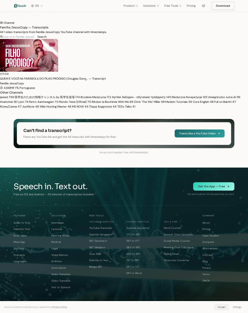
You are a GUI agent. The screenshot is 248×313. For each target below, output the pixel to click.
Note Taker (20, 235)
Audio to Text (22, 222)
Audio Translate (60, 274)
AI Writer (56, 261)
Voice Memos (59, 255)
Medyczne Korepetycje (189, 97)
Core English (203, 102)
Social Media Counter (177, 240)
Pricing (191, 6)
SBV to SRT (133, 247)
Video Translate (60, 280)
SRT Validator (97, 247)
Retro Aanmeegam (43, 102)
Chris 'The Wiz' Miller (149, 102)
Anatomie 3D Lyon (14, 102)
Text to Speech (60, 287)
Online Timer (171, 254)
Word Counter (172, 228)
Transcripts (19, 16)
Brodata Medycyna (95, 97)
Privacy (206, 267)
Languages (20, 261)
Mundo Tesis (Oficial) (74, 102)
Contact (207, 255)
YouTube (19, 248)
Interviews (57, 222)
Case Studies (210, 235)
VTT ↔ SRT (133, 234)
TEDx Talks (126, 106)
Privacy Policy (59, 307)
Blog (205, 261)
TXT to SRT (132, 260)
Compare (208, 242)
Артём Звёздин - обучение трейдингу (141, 97)
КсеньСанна (10, 106)
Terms (206, 274)
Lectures (56, 229)
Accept (221, 307)
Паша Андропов (102, 106)
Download (223, 6)
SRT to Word (134, 273)
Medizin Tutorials (178, 102)
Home (3, 16)
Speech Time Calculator (178, 234)
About (206, 222)
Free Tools (171, 6)
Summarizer (58, 267)
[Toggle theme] (203, 6)
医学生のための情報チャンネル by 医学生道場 (47, 97)
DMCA (206, 280)
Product (129, 6)
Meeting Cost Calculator (179, 247)
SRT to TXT (132, 266)
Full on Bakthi (225, 102)
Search (42, 37)
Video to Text (22, 229)
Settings (237, 307)
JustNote (30, 106)
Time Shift (95, 254)
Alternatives (209, 248)
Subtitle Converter (138, 228)
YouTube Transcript (100, 228)
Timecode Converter (177, 260)
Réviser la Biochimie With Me (112, 102)
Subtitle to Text (98, 260)
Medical (56, 242)
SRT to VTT (132, 240)
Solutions (149, 6)
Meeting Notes (60, 235)
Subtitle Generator (101, 234)
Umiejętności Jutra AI (223, 97)
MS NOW (79, 106)
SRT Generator (98, 240)
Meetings (19, 242)
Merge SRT (95, 266)
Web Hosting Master (55, 106)
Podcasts (19, 255)
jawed (7, 97)
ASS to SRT (133, 254)
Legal (54, 248)
